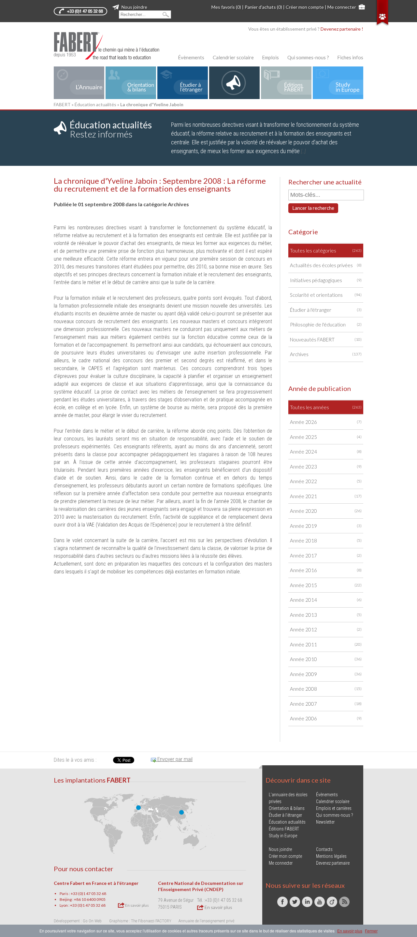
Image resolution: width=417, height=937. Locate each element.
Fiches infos (350, 57)
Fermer (371, 930)
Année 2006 (326, 718)
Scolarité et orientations (326, 295)
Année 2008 (326, 689)
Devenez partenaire (333, 863)
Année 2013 (326, 615)
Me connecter (341, 7)
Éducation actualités (95, 104)
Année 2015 (326, 585)
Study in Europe (283, 835)
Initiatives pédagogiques (326, 280)
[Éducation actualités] (234, 82)
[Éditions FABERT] (286, 82)
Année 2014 (326, 600)
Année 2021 (326, 496)
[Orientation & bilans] (131, 82)
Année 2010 (326, 659)
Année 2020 (326, 511)
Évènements (191, 57)
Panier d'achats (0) (263, 7)
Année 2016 (326, 570)
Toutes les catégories (326, 250)
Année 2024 (326, 451)
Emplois (270, 57)
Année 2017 (326, 555)
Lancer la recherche (313, 208)
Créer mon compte (305, 7)
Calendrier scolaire (233, 57)
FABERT (62, 104)
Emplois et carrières (334, 808)
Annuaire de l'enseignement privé (206, 920)
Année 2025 (326, 437)
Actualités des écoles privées (326, 265)
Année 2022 (326, 481)
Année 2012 (326, 629)
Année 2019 (326, 526)
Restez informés (111, 129)
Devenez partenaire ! (342, 29)
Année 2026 (326, 422)
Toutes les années (326, 407)
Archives (326, 354)
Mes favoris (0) (226, 7)
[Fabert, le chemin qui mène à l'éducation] (111, 46)
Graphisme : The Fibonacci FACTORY (140, 920)
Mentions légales (331, 856)
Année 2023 (326, 466)
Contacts (324, 849)
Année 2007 (326, 704)
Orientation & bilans (287, 808)
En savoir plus (136, 905)
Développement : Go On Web (78, 920)
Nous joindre (134, 7)
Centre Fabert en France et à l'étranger (96, 883)
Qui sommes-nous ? (308, 57)
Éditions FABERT (284, 828)
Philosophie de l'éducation (326, 324)
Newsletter (325, 822)
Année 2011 (326, 644)
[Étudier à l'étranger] (182, 82)
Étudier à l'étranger (326, 310)
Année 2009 (326, 674)
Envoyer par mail (174, 759)
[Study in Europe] (338, 82)
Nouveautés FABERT (326, 339)
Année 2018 (326, 540)
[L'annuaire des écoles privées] (79, 82)
